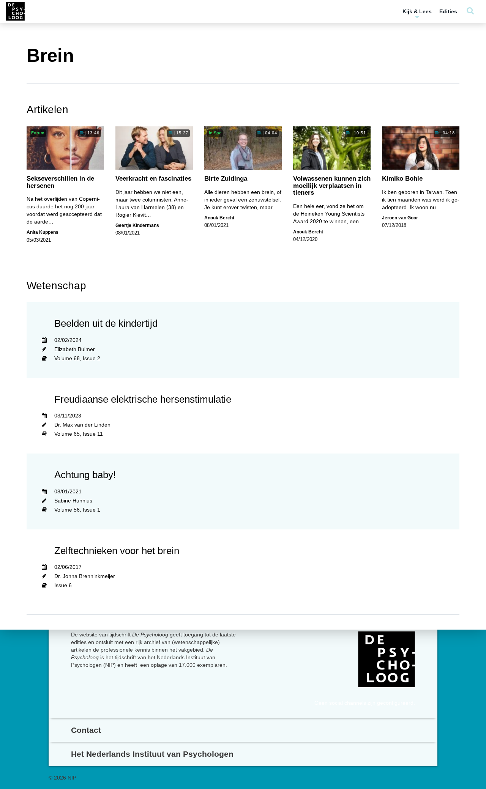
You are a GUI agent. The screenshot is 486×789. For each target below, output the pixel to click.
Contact (86, 730)
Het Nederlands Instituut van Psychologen (152, 754)
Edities (448, 11)
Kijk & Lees (417, 11)
